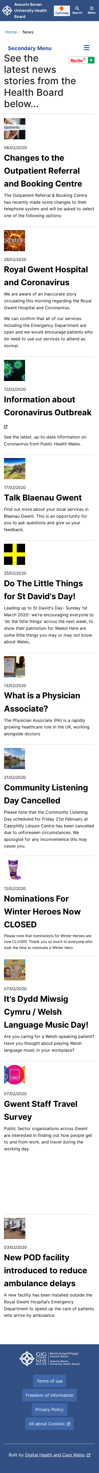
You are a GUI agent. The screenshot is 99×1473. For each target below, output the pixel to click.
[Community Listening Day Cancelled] (14, 758)
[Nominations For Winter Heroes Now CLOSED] (14, 869)
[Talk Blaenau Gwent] (14, 468)
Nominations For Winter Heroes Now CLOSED (42, 911)
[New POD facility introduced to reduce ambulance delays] (14, 1228)
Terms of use (50, 1381)
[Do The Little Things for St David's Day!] (14, 554)
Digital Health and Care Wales (55, 1454)
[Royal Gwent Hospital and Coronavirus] (14, 240)
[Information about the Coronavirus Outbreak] (14, 370)
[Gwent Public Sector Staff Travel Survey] (14, 1074)
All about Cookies (47, 1423)
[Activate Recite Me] (82, 60)
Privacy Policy (49, 1409)
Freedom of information (49, 1395)
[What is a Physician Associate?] (14, 666)
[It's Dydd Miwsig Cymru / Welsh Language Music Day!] (14, 969)
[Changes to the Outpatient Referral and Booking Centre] (14, 128)
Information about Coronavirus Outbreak (48, 405)
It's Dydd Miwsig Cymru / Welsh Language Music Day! (46, 1012)
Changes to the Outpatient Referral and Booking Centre (43, 171)
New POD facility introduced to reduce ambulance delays (45, 1270)
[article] (49, 320)
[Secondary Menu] (86, 48)
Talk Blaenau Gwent (43, 497)
